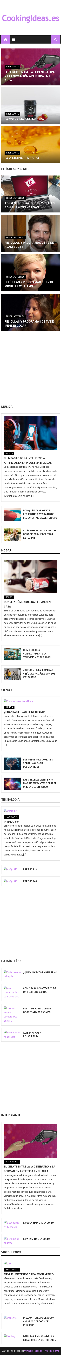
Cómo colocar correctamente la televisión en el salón (37, 654)
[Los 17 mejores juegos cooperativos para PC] (12, 1014)
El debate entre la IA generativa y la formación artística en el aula (30, 76)
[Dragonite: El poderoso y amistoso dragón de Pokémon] (12, 1318)
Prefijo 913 (30, 869)
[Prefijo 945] (12, 881)
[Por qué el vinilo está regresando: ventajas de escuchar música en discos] (12, 514)
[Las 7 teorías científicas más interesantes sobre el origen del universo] (12, 784)
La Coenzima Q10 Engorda (24, 119)
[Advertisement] (30, 369)
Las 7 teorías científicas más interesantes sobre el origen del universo (39, 783)
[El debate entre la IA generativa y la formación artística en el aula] (30, 1141)
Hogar (6, 550)
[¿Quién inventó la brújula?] (12, 974)
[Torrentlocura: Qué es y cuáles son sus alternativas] (30, 193)
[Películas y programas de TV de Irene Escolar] (30, 312)
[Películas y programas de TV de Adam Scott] (30, 233)
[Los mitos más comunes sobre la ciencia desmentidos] (12, 764)
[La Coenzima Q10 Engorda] (30, 105)
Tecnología (10, 799)
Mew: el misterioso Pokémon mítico (29, 1274)
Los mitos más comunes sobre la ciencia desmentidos (38, 763)
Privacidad (49, 1351)
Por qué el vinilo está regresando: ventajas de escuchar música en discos (40, 514)
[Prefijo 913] (12, 869)
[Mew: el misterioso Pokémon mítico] (30, 1264)
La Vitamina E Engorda (22, 158)
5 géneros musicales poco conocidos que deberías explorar (39, 534)
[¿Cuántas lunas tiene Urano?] (30, 701)
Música (7, 406)
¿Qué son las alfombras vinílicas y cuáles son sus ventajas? (39, 674)
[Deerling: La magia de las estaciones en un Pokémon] (12, 1336)
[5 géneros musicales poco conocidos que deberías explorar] (12, 534)
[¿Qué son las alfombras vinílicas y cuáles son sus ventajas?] (12, 674)
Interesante (12, 67)
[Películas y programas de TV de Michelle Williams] (30, 272)
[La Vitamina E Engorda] (30, 144)
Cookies (38, 1351)
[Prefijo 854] (30, 811)
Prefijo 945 (30, 881)
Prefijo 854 (11, 821)
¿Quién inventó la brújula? (40, 972)
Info (57, 1351)
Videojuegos (11, 1252)
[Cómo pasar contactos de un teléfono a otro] (12, 992)
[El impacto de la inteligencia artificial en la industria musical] (30, 433)
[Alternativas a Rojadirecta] (12, 1035)
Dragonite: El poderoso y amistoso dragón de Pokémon (38, 1321)
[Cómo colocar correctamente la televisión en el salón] (12, 654)
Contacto (28, 1351)
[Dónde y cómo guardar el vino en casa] (30, 576)
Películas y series (15, 169)
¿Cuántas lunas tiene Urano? (25, 712)
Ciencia (7, 690)
